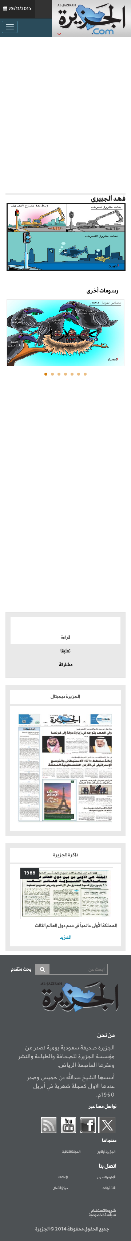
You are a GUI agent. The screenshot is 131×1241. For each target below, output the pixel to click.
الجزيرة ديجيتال (66, 697)
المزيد (65, 937)
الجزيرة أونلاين (106, 1152)
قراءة (65, 637)
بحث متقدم (21, 969)
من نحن (106, 1036)
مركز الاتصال (60, 1188)
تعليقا (65, 651)
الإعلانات (63, 1177)
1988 (29, 873)
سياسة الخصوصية (102, 1215)
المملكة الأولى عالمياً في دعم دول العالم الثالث (76, 925)
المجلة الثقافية (71, 1152)
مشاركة (65, 665)
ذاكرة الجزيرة (65, 855)
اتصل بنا (107, 1166)
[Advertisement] (65, 113)
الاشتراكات (109, 1188)
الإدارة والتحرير (106, 1177)
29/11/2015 (19, 9)
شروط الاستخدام (103, 1211)
